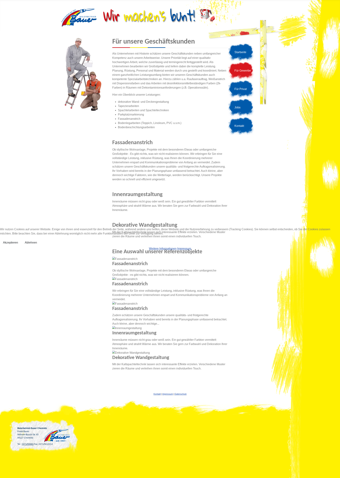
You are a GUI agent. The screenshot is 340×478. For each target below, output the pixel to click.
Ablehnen (31, 242)
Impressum (184, 248)
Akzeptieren (10, 242)
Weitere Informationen (163, 248)
